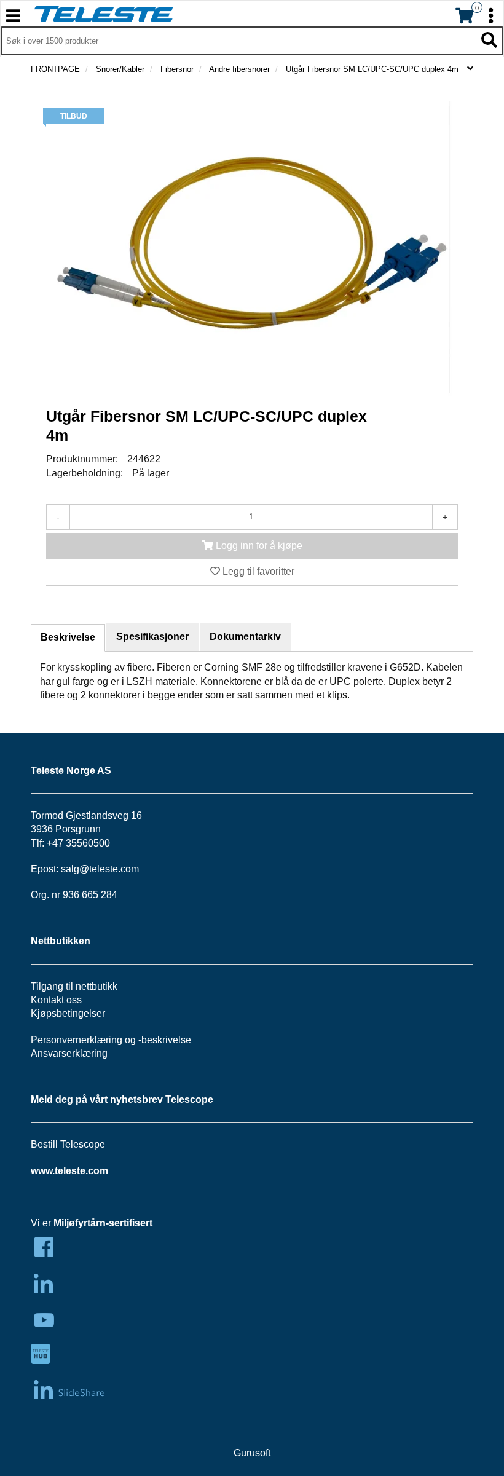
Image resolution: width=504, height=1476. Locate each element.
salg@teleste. (90, 869)
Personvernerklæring (76, 1040)
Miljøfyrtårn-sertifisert (102, 1223)
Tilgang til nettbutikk (74, 986)
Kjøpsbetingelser (68, 1013)
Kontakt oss (56, 1000)
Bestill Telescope (68, 1144)
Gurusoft (252, 1453)
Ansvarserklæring (69, 1053)
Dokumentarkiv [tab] (245, 636)
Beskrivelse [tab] (68, 637)
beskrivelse (166, 1040)
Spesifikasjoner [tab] (152, 636)
